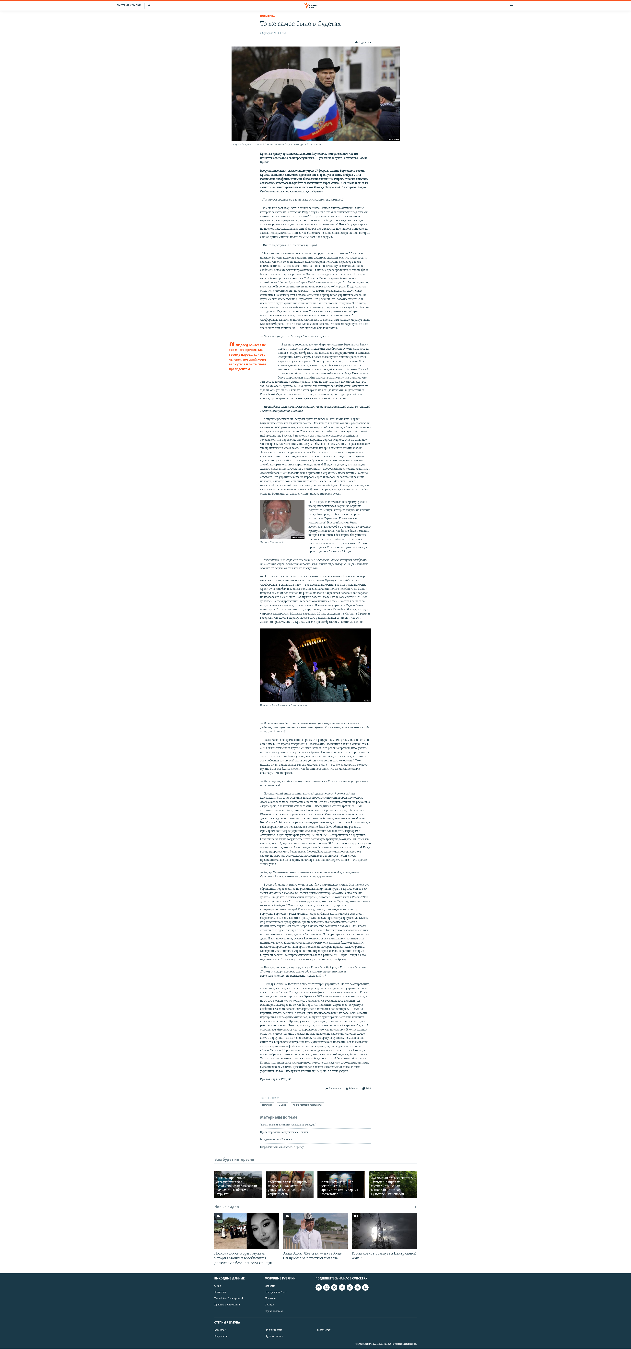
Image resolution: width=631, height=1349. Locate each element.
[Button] (363, 42)
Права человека (274, 1311)
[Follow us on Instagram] (326, 1287)
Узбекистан (324, 1330)
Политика (267, 16)
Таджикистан (274, 1330)
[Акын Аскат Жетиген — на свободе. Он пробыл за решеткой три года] (315, 1231)
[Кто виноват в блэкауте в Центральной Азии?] (384, 1231)
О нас (217, 1286)
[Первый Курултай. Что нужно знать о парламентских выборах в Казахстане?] (341, 1184)
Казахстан (220, 1330)
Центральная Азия (276, 1292)
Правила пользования (227, 1305)
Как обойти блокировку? (228, 1298)
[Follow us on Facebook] (334, 1287)
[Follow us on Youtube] (319, 1287)
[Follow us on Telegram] (342, 1287)
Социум (269, 1305)
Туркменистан (274, 1336)
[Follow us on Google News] (357, 1287)
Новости (270, 1286)
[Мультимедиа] (512, 5)
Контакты (220, 1292)
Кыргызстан (221, 1336)
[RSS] (365, 1287)
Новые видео (226, 1207)
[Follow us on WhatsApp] (350, 1287)
